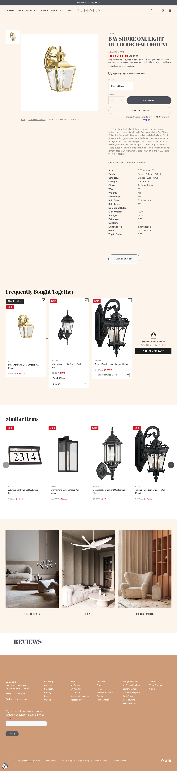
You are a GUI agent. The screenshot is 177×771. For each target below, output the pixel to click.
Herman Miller (103, 700)
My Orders (75, 685)
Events (100, 696)
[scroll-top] (171, 757)
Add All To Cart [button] (153, 351)
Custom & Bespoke (131, 692)
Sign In (152, 689)
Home (23, 119)
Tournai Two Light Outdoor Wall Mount (112, 364)
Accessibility (76, 700)
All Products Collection (36, 119)
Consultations (129, 700)
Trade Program (155, 685)
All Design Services (131, 685)
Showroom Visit (130, 703)
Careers (47, 700)
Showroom (49, 689)
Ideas (99, 689)
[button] (151, 10)
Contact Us (75, 692)
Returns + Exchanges (80, 696)
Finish (111, 80)
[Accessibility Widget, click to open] (5, 766)
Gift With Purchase (105, 692)
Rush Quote (128, 696)
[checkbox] (43, 300)
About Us (48, 685)
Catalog (47, 692)
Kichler (11, 361)
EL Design (31, 761)
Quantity (112, 94)
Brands (100, 685)
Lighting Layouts (130, 689)
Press (46, 696)
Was (148, 345)
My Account (76, 689)
